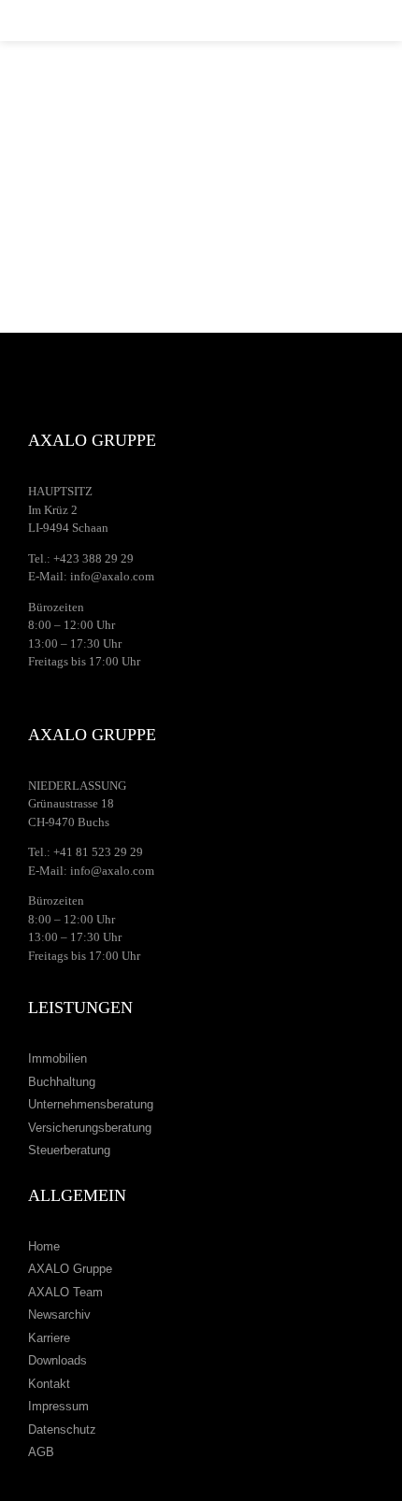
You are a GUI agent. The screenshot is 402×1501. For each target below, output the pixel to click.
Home (44, 1246)
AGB (41, 1452)
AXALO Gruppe (70, 1269)
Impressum (58, 1406)
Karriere (49, 1338)
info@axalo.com (112, 576)
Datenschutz (62, 1429)
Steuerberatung (69, 1150)
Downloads (57, 1360)
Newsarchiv (59, 1315)
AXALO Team (65, 1292)
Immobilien (57, 1058)
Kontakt (49, 1384)
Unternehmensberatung (90, 1104)
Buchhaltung (61, 1082)
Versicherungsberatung (89, 1128)
